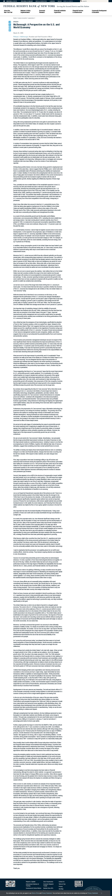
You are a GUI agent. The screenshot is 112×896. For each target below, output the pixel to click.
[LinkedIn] (13, 883)
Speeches (31, 18)
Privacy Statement (47, 893)
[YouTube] (10, 883)
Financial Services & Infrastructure (78, 11)
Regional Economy (27, 1)
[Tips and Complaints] (75, 885)
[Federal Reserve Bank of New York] (46, 6)
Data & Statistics (41, 1)
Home (15, 18)
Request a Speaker (30, 881)
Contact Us (61, 881)
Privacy (61, 886)
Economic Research (42, 11)
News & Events (68, 1)
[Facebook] (13, 886)
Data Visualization (48, 881)
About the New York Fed (8, 11)
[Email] (7, 886)
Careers (52, 1)
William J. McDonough (20, 37)
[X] (7, 883)
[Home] (5, 2)
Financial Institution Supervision (60, 11)
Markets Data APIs (48, 888)
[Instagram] (10, 886)
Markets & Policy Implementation (25, 11)
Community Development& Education (99, 11)
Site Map (61, 889)
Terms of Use (35, 893)
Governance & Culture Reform (33, 888)
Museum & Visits (12, 1)
